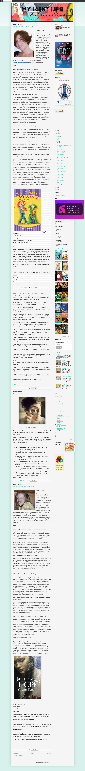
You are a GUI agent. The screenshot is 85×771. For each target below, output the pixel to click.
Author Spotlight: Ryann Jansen (23, 486)
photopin (35, 427)
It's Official (58, 354)
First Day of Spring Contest (66, 384)
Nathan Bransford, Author (61, 428)
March (58, 182)
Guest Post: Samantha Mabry (61, 425)
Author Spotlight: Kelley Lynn (62, 179)
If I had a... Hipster (60, 168)
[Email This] (31, 287)
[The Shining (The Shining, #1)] (65, 281)
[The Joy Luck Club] (58, 280)
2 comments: (25, 287)
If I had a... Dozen (60, 174)
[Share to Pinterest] (36, 287)
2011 (57, 189)
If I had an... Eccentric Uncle (62, 172)
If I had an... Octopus (60, 154)
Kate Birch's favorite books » (67, 336)
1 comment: (25, 480)
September (59, 135)
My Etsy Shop (58, 194)
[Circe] (65, 291)
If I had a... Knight (60, 162)
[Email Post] (29, 287)
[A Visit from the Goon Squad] (58, 259)
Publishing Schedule (60, 421)
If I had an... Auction (60, 180)
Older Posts (49, 753)
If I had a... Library (60, 160)
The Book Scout (59, 415)
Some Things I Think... (61, 432)
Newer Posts (16, 753)
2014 (57, 132)
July (58, 138)
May (58, 141)
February (59, 184)
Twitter (27, 743)
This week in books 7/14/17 (61, 429)
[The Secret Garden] (65, 270)
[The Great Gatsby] (65, 312)
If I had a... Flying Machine (61, 171)
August (58, 136)
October (58, 133)
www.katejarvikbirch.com (60, 195)
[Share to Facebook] (35, 287)
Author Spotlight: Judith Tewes (62, 166)
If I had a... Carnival (60, 176)
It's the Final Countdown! (61, 151)
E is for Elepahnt (64, 368)
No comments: (25, 749)
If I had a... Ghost (60, 169)
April (58, 142)
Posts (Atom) (20, 755)
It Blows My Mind (18, 394)
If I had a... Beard (60, 177)
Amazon (15, 743)
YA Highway (59, 424)
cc (38, 427)
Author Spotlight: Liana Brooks (62, 157)
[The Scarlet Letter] (58, 291)
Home (32, 753)
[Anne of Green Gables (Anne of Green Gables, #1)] (58, 270)
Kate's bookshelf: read (62, 249)
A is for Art (63, 360)
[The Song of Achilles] (58, 322)
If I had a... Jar (59, 163)
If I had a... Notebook (60, 155)
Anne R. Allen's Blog (60, 398)
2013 (57, 186)
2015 (57, 130)
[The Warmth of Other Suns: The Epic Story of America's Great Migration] (65, 333)
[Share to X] (34, 287)
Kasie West (59, 420)
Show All (70, 439)
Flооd (31, 427)
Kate (64, 25)
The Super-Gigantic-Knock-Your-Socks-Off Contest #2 (66, 377)
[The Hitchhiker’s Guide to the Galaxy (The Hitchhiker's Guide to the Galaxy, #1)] (58, 312)
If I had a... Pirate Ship (61, 152)
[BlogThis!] (32, 287)
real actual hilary (60, 403)
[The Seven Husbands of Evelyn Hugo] (58, 301)
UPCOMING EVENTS (60, 433)
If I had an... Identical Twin (61, 165)
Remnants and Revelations (61, 412)
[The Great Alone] (65, 323)
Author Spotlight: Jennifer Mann (23, 26)
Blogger (47, 762)
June (58, 139)
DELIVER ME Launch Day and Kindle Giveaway (28, 293)
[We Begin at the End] (58, 333)
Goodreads (22, 743)
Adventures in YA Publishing (62, 407)
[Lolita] (65, 302)
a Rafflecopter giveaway (18, 384)
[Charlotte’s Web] (65, 259)
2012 (57, 187)
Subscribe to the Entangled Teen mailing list (62, 342)
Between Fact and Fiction (61, 411)
